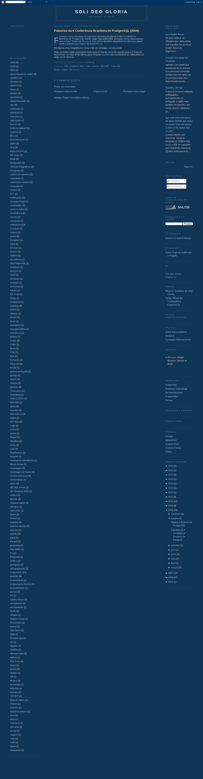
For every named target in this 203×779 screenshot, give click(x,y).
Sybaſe (13, 673)
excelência (15, 333)
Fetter (13, 344)
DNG (12, 275)
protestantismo (17, 588)
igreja (13, 406)
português (15, 565)
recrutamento (16, 607)
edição (13, 290)
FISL (12, 352)
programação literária (20, 584)
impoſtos (14, 410)
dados (13, 236)
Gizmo (13, 379)
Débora (14, 255)
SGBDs (14, 650)
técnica (13, 681)
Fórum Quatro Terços (173, 34)
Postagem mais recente (65, 91)
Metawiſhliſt (170, 440)
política (13, 561)
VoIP (12, 742)
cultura (13, 232)
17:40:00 (90, 62)
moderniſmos (16, 480)
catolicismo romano (19, 182)
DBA (12, 244)
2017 (170, 475)
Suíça (13, 665)
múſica (13, 495)
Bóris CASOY (17, 151)
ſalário (13, 626)
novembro (176, 514)
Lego (12, 425)
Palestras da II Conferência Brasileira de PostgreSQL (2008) (96, 30)
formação (14, 360)
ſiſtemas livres (17, 653)
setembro (175, 545)
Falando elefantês (108, 52)
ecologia (14, 283)
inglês (13, 418)
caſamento (15, 178)
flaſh (12, 356)
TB (11, 677)
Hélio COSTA (17, 398)
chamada (14, 186)
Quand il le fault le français (178, 238)
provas (13, 592)
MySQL (14, 499)
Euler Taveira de (77, 41)
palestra (14, 530)
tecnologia (15, 684)
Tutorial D (15, 723)
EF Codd (14, 294)
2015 (170, 483)
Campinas (15, 170)
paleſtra (14, 534)
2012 (170, 492)
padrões (14, 522)
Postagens (174, 181)
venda (13, 731)
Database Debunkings (176, 389)
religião (14, 615)
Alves (13, 89)
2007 (170, 573)
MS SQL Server (17, 487)
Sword (13, 669)
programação (16, 580)
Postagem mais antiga (134, 91)
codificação (15, 198)
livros (12, 445)
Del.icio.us (74, 70)
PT (11, 595)
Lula (12, 449)
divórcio (14, 271)
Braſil (12, 159)
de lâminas (68, 57)
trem (12, 715)
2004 (170, 582)
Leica (13, 429)
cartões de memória (20, 174)
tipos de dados (17, 700)
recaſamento (16, 603)
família (13, 337)
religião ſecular (17, 619)
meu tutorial (97, 41)
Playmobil (15, 557)
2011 (170, 497)
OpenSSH (15, 510)
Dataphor (14, 240)
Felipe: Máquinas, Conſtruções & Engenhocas (174, 301)
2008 (12, 62)
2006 (170, 577)
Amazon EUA (172, 444)
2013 (170, 488)
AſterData (14, 113)
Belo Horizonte (17, 140)
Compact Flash (17, 201)
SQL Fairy (15, 661)
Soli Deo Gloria (101, 11)
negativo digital (17, 503)
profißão (14, 576)
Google (13, 383)
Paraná (13, 541)
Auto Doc (14, 116)
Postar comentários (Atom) (76, 97)
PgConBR (15, 549)
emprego (14, 306)
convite (13, 217)
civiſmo (13, 190)
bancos (13, 124)
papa (12, 538)
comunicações (17, 209)
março (174, 567)
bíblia (13, 143)
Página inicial (100, 91)
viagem (13, 735)
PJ (11, 553)
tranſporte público (18, 711)
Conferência (16, 213)
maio (173, 559)
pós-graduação (17, 568)
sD (11, 642)
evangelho (15, 325)
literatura (14, 441)
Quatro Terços (17, 599)
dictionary (15, 267)
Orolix (13, 514)
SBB (12, 634)
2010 (170, 501)
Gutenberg (15, 395)
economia (15, 286)
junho (173, 554)
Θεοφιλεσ (170, 336)
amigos (13, 93)
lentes (13, 433)
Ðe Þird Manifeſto (173, 393)
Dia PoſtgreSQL (18, 263)
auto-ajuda (15, 120)
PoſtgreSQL (16, 572)
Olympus (14, 507)
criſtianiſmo (15, 225)
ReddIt (57, 70)
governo (14, 387)
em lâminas (129, 41)
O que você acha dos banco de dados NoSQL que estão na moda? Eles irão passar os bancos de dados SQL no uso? (178, 124)
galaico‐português (19, 371)
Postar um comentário (64, 87)
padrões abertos (18, 526)
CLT (12, 194)
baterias (14, 132)
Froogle (169, 436)
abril (173, 563)
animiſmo (14, 97)
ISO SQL (14, 422)
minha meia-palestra (133, 39)
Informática (15, 414)
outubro (174, 518)
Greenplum (15, 391)
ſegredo (14, 646)
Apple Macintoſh (18, 101)
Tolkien (13, 704)
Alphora (14, 85)
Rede (13, 611)
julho (173, 550)
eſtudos (13, 313)
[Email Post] (95, 62)
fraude (13, 368)
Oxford (13, 518)
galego (13, 375)
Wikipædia (15, 750)
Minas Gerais (16, 464)
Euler (12, 321)
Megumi (14, 456)
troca (12, 719)
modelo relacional (19, 476)
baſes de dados (17, 128)
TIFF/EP (14, 696)
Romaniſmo (16, 623)
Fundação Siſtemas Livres (178, 340)
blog (12, 147)
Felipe (13, 340)
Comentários (175, 186)
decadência (16, 259)
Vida (12, 738)
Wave (13, 746)
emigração (15, 302)
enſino (13, 310)
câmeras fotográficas (20, 167)
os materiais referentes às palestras (101, 36)
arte (12, 105)
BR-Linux (14, 155)
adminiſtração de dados (21, 74)
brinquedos (15, 163)
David (96, 44)
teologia (14, 692)
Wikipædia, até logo (173, 88)
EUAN (13, 317)
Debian (13, 252)
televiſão (14, 688)
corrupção (15, 221)
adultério (14, 78)
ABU (12, 70)
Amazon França (173, 448)
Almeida (14, 82)
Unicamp (14, 727)
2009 (12, 66)
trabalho (14, 708)
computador (16, 205)
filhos (12, 348)
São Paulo (15, 630)
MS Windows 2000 (19, 491)
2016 (170, 479)
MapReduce (16, 453)
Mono (13, 483)
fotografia (14, 364)
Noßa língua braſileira (176, 332)
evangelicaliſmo (18, 329)
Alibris (168, 452)
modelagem (16, 468)
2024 (170, 466)
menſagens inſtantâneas (22, 460)
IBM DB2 (14, 402)
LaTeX (106, 54)
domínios (14, 279)
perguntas (15, 545)
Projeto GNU (171, 396)
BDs (12, 136)
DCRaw (14, 248)
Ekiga (13, 298)
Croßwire (14, 228)
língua (13, 437)
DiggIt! (65, 70)
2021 (170, 470)
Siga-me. (188, 166)
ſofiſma (13, 657)
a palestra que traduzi (75, 44)
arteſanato (15, 109)
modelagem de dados (20, 472)
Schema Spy (16, 638)
